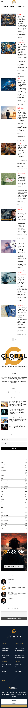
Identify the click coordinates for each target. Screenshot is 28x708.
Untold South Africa (19, 655)
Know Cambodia (4, 481)
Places (2, 496)
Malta (3, 669)
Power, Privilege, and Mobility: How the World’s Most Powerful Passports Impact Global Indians (22, 312)
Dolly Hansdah (11, 579)
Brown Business (19, 646)
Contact (4, 657)
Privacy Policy (5, 682)
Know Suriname (4, 486)
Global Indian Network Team (13, 586)
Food (2, 473)
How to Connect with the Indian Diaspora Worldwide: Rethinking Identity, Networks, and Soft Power (22, 151)
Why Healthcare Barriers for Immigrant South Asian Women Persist (22, 281)
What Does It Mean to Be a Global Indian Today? (22, 83)
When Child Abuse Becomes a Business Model (16, 588)
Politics (2, 499)
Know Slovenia (4, 483)
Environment (3, 470)
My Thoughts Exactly (20, 650)
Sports (2, 507)
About (3, 646)
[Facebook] (8, 392)
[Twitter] (12, 392)
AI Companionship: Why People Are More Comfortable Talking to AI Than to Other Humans (17, 426)
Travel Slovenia (4, 518)
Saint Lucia (4, 676)
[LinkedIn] (19, 392)
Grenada (4, 666)
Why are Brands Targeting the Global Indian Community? (22, 18)
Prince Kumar (10, 592)
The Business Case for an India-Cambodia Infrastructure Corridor (17, 594)
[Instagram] (16, 392)
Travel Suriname (4, 520)
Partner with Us (5, 655)
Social (19, 14)
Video (2, 528)
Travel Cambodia (4, 515)
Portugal (4, 671)
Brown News (21, 42)
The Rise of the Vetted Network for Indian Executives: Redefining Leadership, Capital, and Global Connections (17, 411)
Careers (4, 653)
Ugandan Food (4, 525)
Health (23, 274)
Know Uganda (4, 488)
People (2, 494)
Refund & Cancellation (7, 685)
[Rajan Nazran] (3, 601)
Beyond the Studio (19, 648)
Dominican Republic (6, 664)
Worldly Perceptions (20, 657)
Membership (5, 650)
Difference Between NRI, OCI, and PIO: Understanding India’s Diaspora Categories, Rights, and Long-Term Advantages (22, 117)
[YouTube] (21, 636)
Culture (2, 467)
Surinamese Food (4, 510)
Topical (16, 653)
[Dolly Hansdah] (3, 582)
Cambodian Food (4, 465)
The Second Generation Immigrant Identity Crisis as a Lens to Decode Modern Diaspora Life (22, 247)
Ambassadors (5, 648)
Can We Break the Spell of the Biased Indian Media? (17, 600)
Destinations (18, 676)
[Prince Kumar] (3, 594)
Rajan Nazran (10, 598)
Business (2, 462)
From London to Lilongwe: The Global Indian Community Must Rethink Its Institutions (22, 215)
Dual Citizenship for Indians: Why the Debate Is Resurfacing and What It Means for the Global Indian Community (22, 182)
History (2, 478)
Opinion (20, 209)
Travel (2, 512)
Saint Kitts (4, 673)
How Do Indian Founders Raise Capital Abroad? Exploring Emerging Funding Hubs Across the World (18, 419)
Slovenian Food (4, 502)
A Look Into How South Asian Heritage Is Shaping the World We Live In (16, 581)
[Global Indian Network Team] (3, 588)
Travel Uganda (4, 523)
